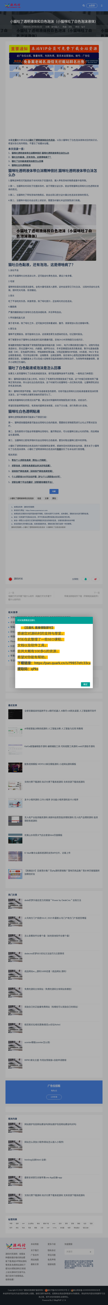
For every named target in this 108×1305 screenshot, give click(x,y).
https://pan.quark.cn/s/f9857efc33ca (62, 663)
